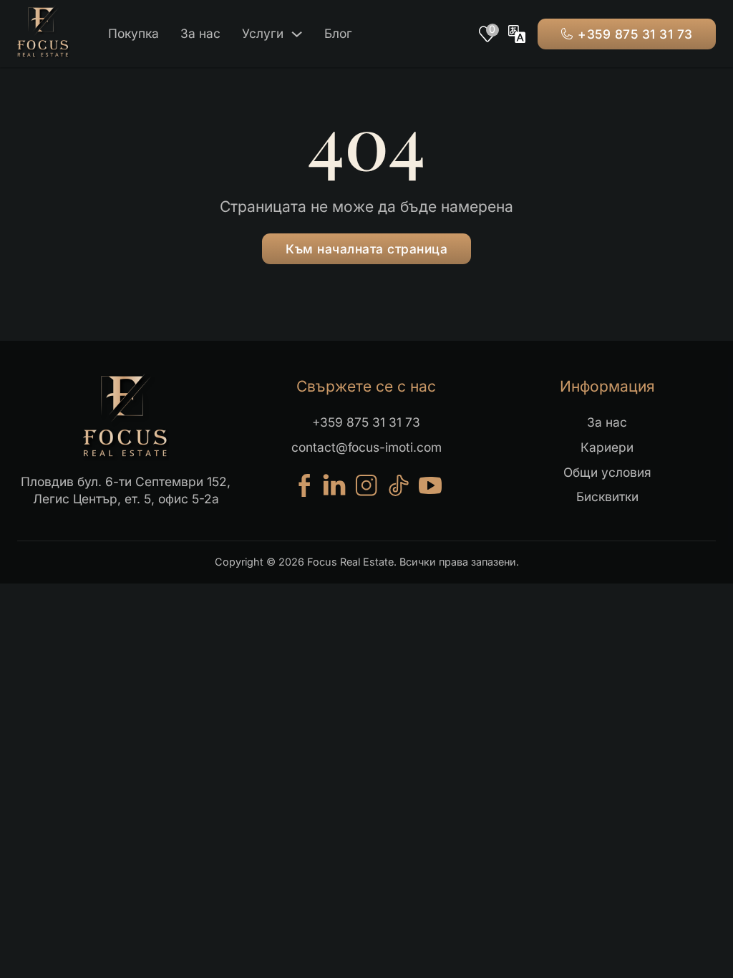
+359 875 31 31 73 (635, 34)
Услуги (262, 33)
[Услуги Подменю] (297, 34)
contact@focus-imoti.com (366, 447)
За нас (200, 33)
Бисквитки (607, 496)
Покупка (133, 33)
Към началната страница (366, 248)
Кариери (607, 447)
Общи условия (607, 472)
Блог (338, 33)
